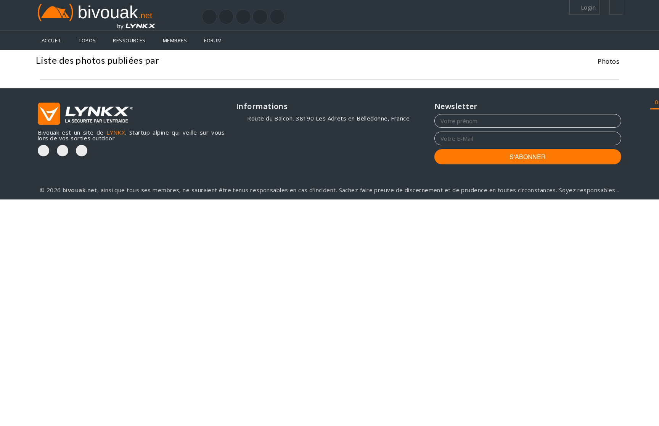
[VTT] (260, 16)
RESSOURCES (129, 40)
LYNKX (115, 132)
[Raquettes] (226, 16)
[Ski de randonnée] (243, 16)
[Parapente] (277, 16)
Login (587, 7)
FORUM (213, 40)
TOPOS (87, 40)
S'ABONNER (528, 156)
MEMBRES (175, 40)
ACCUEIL (51, 40)
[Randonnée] (209, 16)
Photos (608, 61)
